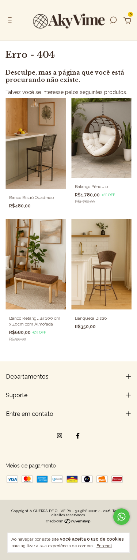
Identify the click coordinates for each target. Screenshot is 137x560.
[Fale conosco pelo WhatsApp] (121, 516)
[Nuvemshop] (68, 522)
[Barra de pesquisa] (113, 21)
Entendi (104, 545)
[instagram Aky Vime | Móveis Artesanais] (59, 436)
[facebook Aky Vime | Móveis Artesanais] (78, 436)
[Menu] (11, 21)
